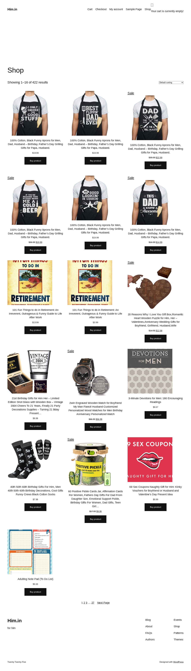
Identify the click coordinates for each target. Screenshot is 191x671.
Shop (148, 9)
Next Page (103, 602)
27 (92, 602)
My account (116, 9)
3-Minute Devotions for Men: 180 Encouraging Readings (155, 400)
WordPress (178, 662)
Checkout (101, 9)
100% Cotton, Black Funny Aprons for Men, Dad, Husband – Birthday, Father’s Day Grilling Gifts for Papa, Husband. (35, 144)
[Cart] (152, 5)
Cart (90, 9)
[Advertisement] (95, 42)
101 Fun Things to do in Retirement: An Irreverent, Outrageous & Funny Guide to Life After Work (35, 313)
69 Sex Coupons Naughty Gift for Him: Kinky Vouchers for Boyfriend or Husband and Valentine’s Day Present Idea (155, 490)
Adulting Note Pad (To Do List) (35, 579)
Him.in (12, 9)
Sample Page (134, 9)
